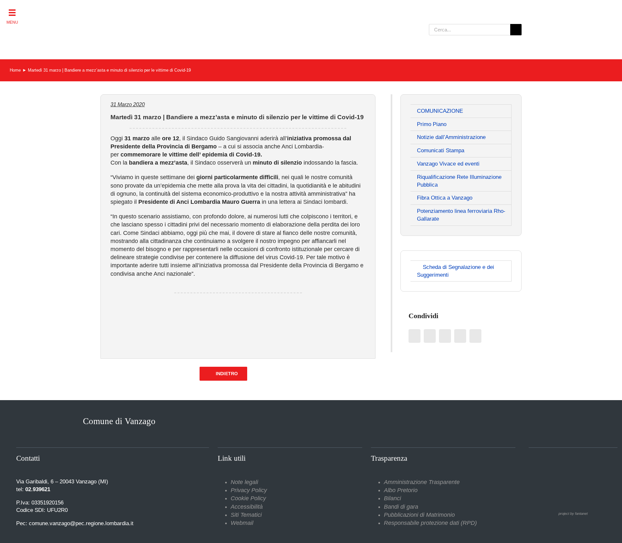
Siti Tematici (246, 515)
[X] (429, 336)
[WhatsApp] (460, 336)
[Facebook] (414, 336)
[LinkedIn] (445, 336)
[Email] (475, 336)
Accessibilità (247, 506)
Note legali (244, 482)
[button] (12, 12)
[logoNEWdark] (181, 9)
